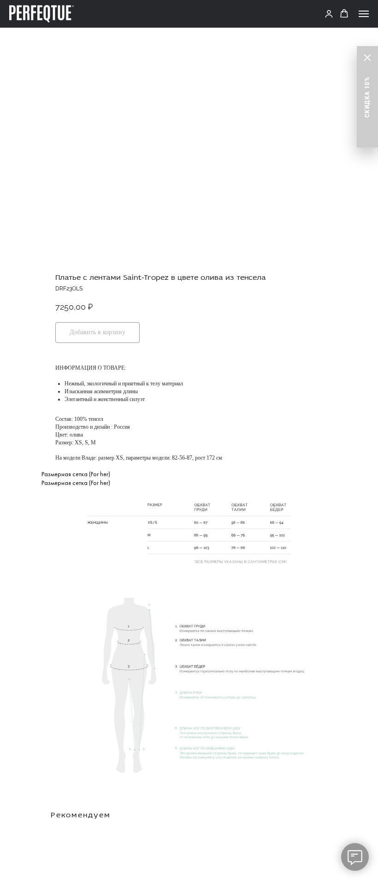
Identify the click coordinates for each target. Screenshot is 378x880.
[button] (329, 13)
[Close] (367, 57)
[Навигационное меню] (364, 14)
